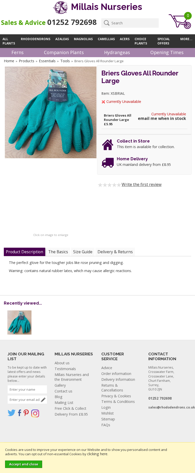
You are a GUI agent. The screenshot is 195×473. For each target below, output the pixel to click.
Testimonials (65, 368)
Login (106, 407)
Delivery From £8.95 (71, 414)
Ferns (17, 52)
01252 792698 (72, 22)
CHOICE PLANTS (141, 41)
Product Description (24, 252)
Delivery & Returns (115, 252)
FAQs (105, 424)
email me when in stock (162, 118)
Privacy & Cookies (116, 395)
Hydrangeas (117, 52)
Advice (106, 367)
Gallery (60, 385)
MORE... (186, 39)
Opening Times (167, 52)
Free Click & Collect (70, 408)
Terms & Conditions (118, 401)
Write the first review (141, 184)
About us (62, 362)
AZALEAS (62, 39)
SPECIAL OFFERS (163, 41)
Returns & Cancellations (112, 387)
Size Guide (82, 252)
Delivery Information (118, 379)
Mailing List (64, 402)
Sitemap (108, 419)
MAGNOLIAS (83, 39)
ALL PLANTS (9, 41)
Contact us (63, 391)
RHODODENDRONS (35, 39)
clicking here (97, 453)
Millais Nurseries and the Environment (72, 377)
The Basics (58, 252)
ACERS (124, 39)
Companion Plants (64, 52)
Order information (116, 373)
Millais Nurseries (105, 7)
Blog (58, 396)
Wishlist (107, 413)
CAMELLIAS (106, 39)
